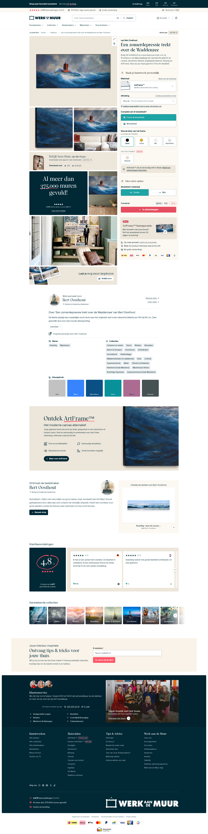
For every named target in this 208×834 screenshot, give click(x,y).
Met (164, 192)
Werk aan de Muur (155, 733)
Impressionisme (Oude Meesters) (141, 372)
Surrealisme (112, 354)
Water (126, 363)
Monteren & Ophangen (42, 721)
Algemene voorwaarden (81, 817)
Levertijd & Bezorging (79, 717)
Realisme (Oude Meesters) (118, 367)
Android (78, 165)
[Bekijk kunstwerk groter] (114, 39)
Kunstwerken (35, 25)
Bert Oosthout (131, 40)
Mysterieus (64, 345)
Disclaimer (95, 817)
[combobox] (93, 18)
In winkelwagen (150, 209)
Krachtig (53, 345)
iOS (68, 165)
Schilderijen (143, 350)
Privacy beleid (131, 817)
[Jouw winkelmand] (176, 18)
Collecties (51, 25)
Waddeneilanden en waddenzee (120, 359)
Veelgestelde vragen (42, 714)
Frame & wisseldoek (135, 117)
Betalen (36, 717)
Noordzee (149, 345)
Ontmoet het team (117, 718)
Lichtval (148, 359)
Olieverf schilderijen (140, 363)
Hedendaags (125, 354)
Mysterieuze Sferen (141, 367)
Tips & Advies (101, 25)
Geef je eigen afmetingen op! (142, 106)
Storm (128, 345)
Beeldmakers (68, 25)
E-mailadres (98, 648)
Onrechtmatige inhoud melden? (112, 817)
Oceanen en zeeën (115, 345)
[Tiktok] (54, 785)
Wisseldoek (132, 123)
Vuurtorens (130, 350)
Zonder (136, 192)
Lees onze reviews (58, 211)
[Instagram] (39, 785)
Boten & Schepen (114, 350)
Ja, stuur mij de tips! (104, 660)
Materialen (84, 25)
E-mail (87, 707)
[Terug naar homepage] (45, 17)
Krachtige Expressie (115, 372)
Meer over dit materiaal (167, 79)
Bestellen (74, 714)
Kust (139, 359)
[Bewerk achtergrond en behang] (114, 44)
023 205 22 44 (73, 707)
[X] (50, 785)
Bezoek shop (151, 298)
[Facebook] (47, 785)
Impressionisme (113, 363)
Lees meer (152, 302)
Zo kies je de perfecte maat (166, 96)
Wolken (138, 345)
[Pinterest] (43, 785)
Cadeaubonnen (76, 721)
